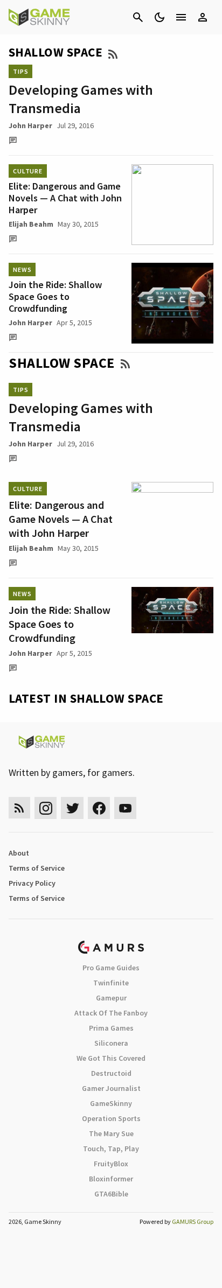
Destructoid (111, 1073)
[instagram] (45, 808)
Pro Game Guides (111, 967)
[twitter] (72, 808)
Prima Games (111, 1028)
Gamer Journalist (111, 1088)
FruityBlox (111, 1163)
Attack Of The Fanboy (111, 1013)
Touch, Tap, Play (111, 1148)
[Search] (138, 17)
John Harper (30, 125)
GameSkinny (111, 1103)
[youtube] (125, 808)
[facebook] (99, 808)
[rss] (19, 808)
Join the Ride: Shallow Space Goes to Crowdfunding (55, 296)
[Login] (202, 17)
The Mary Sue (111, 1133)
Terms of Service (37, 868)
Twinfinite (111, 983)
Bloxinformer (111, 1179)
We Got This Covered (111, 1058)
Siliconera (111, 1043)
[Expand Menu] (181, 17)
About (19, 853)
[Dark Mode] (159, 17)
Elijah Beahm (31, 224)
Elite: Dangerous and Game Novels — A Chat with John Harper (65, 198)
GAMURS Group (192, 1221)
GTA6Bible (111, 1194)
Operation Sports (111, 1118)
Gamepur (111, 998)
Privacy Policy (32, 883)
